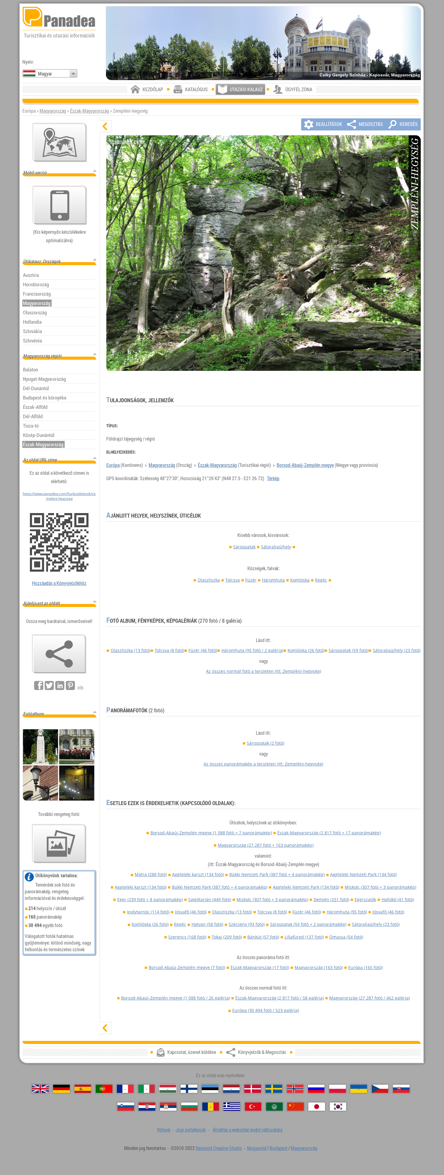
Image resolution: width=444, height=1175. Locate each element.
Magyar (45, 73)
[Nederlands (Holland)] (231, 1088)
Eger (150, 899)
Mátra (151, 874)
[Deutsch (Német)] (61, 1088)
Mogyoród (256, 1148)
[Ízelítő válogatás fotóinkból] (59, 843)
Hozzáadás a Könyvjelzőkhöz (59, 583)
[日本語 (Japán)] (316, 1106)
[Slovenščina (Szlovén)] (125, 1106)
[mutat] (106, 1028)
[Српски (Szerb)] (168, 1106)
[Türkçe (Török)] (253, 1106)
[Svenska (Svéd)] (273, 1088)
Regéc (321, 580)
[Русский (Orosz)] (316, 1088)
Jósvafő (191, 912)
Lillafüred (304, 937)
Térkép (273, 478)
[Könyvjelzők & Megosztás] (59, 654)
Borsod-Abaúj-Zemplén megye (305, 465)
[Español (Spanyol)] (83, 1088)
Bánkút (263, 937)
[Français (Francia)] (125, 1088)
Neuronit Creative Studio (219, 1148)
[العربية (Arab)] (274, 1106)
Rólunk (163, 1129)
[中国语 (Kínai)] (295, 1106)
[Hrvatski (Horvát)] (147, 1106)
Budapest (279, 1148)
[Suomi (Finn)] (189, 1088)
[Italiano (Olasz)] (146, 1088)
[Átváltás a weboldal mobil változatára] (60, 205)
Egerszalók (365, 899)
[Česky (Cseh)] (380, 1088)
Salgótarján (209, 899)
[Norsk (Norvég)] (295, 1088)
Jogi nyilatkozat (190, 1129)
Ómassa (346, 937)
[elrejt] (106, 126)
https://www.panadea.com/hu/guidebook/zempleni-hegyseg (59, 496)
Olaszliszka (209, 580)
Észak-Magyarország (89, 111)
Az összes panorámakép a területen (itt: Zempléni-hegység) (263, 764)
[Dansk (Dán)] (252, 1088)
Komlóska (300, 580)
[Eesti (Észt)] (210, 1088)
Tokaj (227, 937)
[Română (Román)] (210, 1106)
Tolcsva (232, 580)
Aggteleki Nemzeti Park (363, 874)
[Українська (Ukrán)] (358, 1088)
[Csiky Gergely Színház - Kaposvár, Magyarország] (263, 43)
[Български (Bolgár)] (189, 1106)
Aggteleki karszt (198, 874)
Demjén (331, 899)
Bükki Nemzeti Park (277, 874)
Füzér (250, 580)
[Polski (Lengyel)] (337, 1088)
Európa (113, 465)
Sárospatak (244, 547)
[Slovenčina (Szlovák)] (401, 1088)
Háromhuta (273, 580)
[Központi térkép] (60, 142)
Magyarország (53, 111)
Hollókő (397, 899)
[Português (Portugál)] (104, 1088)
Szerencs (187, 937)
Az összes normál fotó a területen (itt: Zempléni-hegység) (263, 671)
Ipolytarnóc (148, 912)
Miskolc (380, 887)
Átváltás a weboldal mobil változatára (247, 1129)
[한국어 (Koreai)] (338, 1106)
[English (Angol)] (40, 1088)
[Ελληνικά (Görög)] (231, 1106)
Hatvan (207, 924)
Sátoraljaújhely (276, 547)
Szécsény (247, 924)
